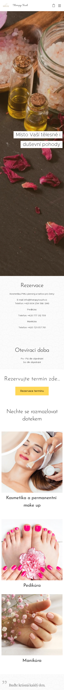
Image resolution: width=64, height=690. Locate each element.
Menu (60, 6)
